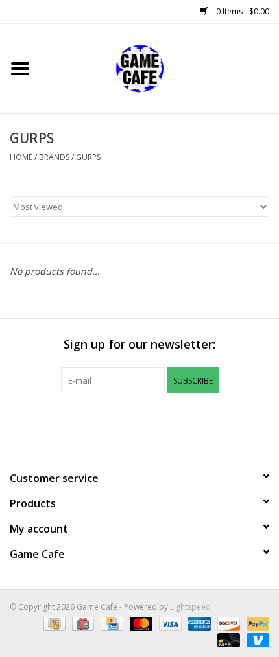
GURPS (88, 157)
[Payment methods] (53, 622)
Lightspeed (190, 606)
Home (21, 157)
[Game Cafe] (159, 68)
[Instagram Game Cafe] (186, 419)
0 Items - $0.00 (241, 11)
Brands (54, 157)
